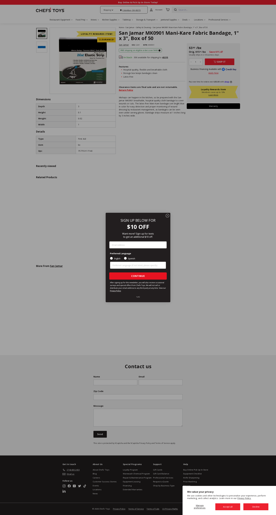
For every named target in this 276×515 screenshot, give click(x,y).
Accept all (228, 506)
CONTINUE (138, 276)
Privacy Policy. (244, 498)
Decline (255, 506)
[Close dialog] (167, 215)
